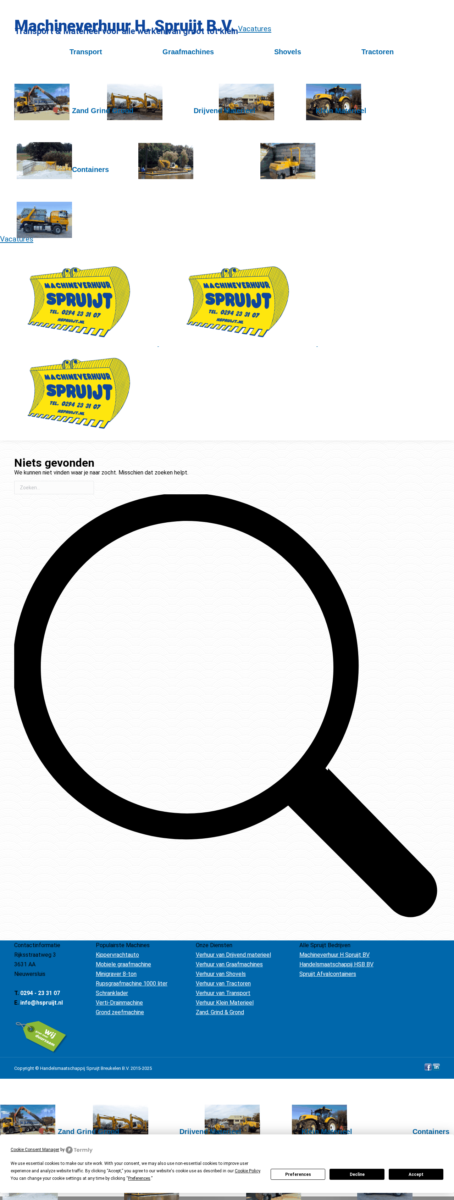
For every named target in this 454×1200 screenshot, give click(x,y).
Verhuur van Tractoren (223, 983)
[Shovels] (260, 94)
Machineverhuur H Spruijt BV (334, 954)
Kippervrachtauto (117, 954)
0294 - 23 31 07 (40, 993)
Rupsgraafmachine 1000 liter (131, 983)
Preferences (298, 1174)
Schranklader (112, 993)
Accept (416, 1174)
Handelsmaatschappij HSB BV (336, 964)
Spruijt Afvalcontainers (327, 974)
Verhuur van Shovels (221, 974)
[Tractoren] (350, 94)
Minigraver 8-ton (116, 974)
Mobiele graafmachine (123, 964)
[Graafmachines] (160, 94)
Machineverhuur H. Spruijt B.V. (125, 25)
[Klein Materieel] (313, 153)
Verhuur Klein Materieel (225, 1002)
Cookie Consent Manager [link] (35, 1149)
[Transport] (58, 94)
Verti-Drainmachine (119, 1002)
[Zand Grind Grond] (75, 153)
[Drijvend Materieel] (196, 153)
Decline (357, 1174)
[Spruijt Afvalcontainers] (63, 212)
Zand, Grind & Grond (220, 1012)
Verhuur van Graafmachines (229, 964)
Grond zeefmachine (120, 1012)
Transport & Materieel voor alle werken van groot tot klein (126, 31)
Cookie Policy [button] (247, 1170)
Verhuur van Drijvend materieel (233, 954)
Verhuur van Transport (223, 993)
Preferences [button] (139, 1178)
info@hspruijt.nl (41, 1002)
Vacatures (254, 28)
